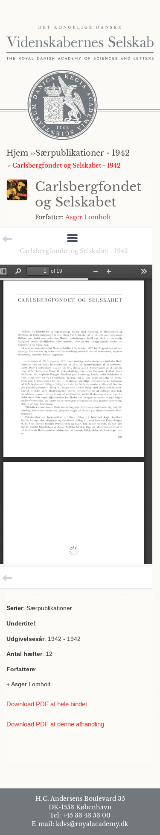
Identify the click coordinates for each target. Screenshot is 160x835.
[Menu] (72, 238)
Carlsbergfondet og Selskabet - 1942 (74, 251)
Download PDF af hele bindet (46, 704)
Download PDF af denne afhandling (55, 724)
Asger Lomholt (88, 217)
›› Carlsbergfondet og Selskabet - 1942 (64, 165)
